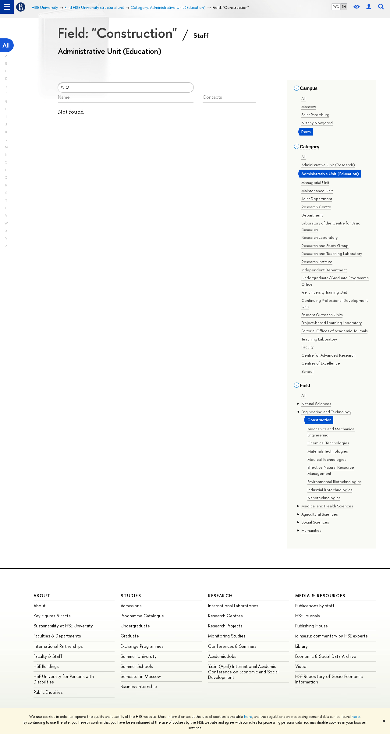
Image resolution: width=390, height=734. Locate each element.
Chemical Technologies (328, 443)
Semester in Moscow (141, 676)
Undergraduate (135, 626)
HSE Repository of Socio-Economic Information (329, 679)
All (6, 45)
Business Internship (139, 686)
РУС (336, 7)
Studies (131, 595)
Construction (319, 419)
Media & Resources (320, 595)
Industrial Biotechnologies (329, 489)
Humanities (311, 530)
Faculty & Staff (48, 656)
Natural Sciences (316, 403)
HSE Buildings (46, 666)
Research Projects (225, 626)
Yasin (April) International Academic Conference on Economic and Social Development (243, 671)
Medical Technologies (326, 459)
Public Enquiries (48, 692)
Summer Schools (137, 666)
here (248, 716)
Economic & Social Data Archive (325, 656)
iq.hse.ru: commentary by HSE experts (331, 636)
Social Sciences (315, 522)
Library (301, 646)
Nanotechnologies (323, 497)
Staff (201, 35)
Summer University (139, 656)
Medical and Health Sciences (327, 506)
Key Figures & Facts (52, 616)
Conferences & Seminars (232, 646)
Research (220, 595)
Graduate (130, 636)
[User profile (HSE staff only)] (368, 7)
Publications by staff (315, 606)
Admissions (131, 606)
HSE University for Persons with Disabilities (64, 679)
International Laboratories (233, 606)
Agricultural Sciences (319, 514)
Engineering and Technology (326, 412)
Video (301, 666)
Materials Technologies (327, 451)
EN (344, 7)
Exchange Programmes (142, 646)
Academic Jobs (222, 656)
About (42, 595)
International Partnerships (58, 646)
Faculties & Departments (57, 636)
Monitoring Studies (226, 636)
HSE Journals (307, 616)
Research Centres (225, 616)
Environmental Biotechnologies (334, 481)
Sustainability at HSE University (63, 626)
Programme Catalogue (142, 616)
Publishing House (311, 626)
